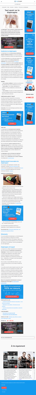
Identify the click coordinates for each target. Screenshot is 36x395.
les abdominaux (18, 203)
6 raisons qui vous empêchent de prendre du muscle (23, 363)
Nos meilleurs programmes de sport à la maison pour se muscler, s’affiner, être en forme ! (9, 361)
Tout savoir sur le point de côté (9, 313)
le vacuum (11, 171)
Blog (8, 7)
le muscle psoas (11, 158)
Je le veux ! (12, 123)
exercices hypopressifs (13, 166)
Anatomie (16, 7)
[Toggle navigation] (1, 1)
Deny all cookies (4, 389)
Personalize (3, 391)
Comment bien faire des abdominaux (10, 314)
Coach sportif (4, 7)
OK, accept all (4, 387)
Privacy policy (3, 384)
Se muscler (12, 7)
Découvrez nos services (12, 296)
